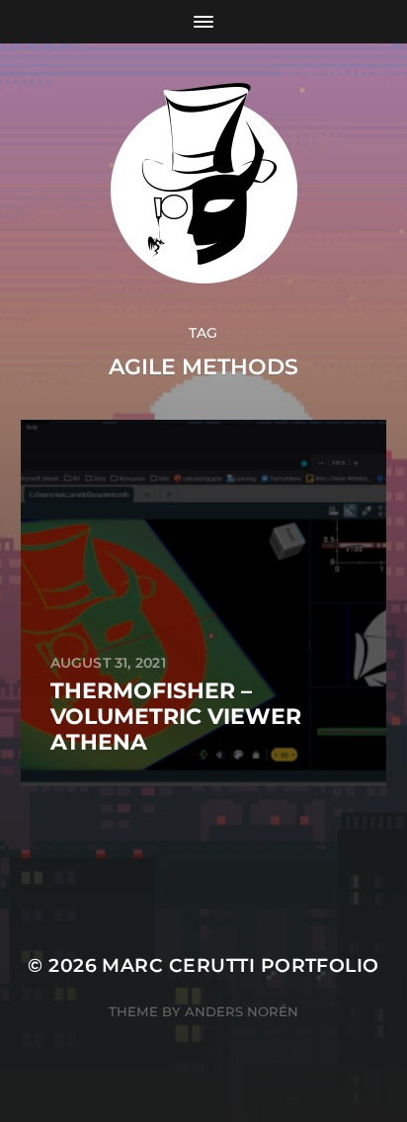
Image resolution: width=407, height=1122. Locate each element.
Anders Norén (241, 1011)
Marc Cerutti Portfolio (240, 965)
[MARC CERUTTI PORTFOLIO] (204, 183)
